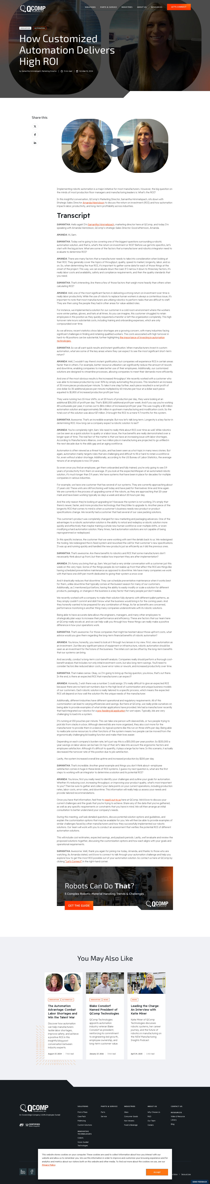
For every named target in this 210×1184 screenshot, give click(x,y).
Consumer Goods (131, 1116)
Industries (127, 7)
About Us (142, 7)
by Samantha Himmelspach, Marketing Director (38, 71)
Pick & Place (82, 1112)
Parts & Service (108, 7)
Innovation (25, 28)
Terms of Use (186, 1174)
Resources (156, 7)
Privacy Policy (48, 1165)
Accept (157, 1172)
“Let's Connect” (73, 861)
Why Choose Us (154, 1112)
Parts (103, 1112)
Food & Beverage (130, 1125)
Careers (151, 1125)
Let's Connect (178, 7)
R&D (149, 1116)
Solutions (90, 7)
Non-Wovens (129, 1121)
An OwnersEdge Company (29, 1115)
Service (104, 1116)
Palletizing (82, 1121)
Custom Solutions (85, 1125)
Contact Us (176, 1106)
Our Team (151, 1121)
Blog (172, 1124)
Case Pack (82, 1116)
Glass (126, 1112)
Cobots (80, 1138)
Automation (39, 28)
